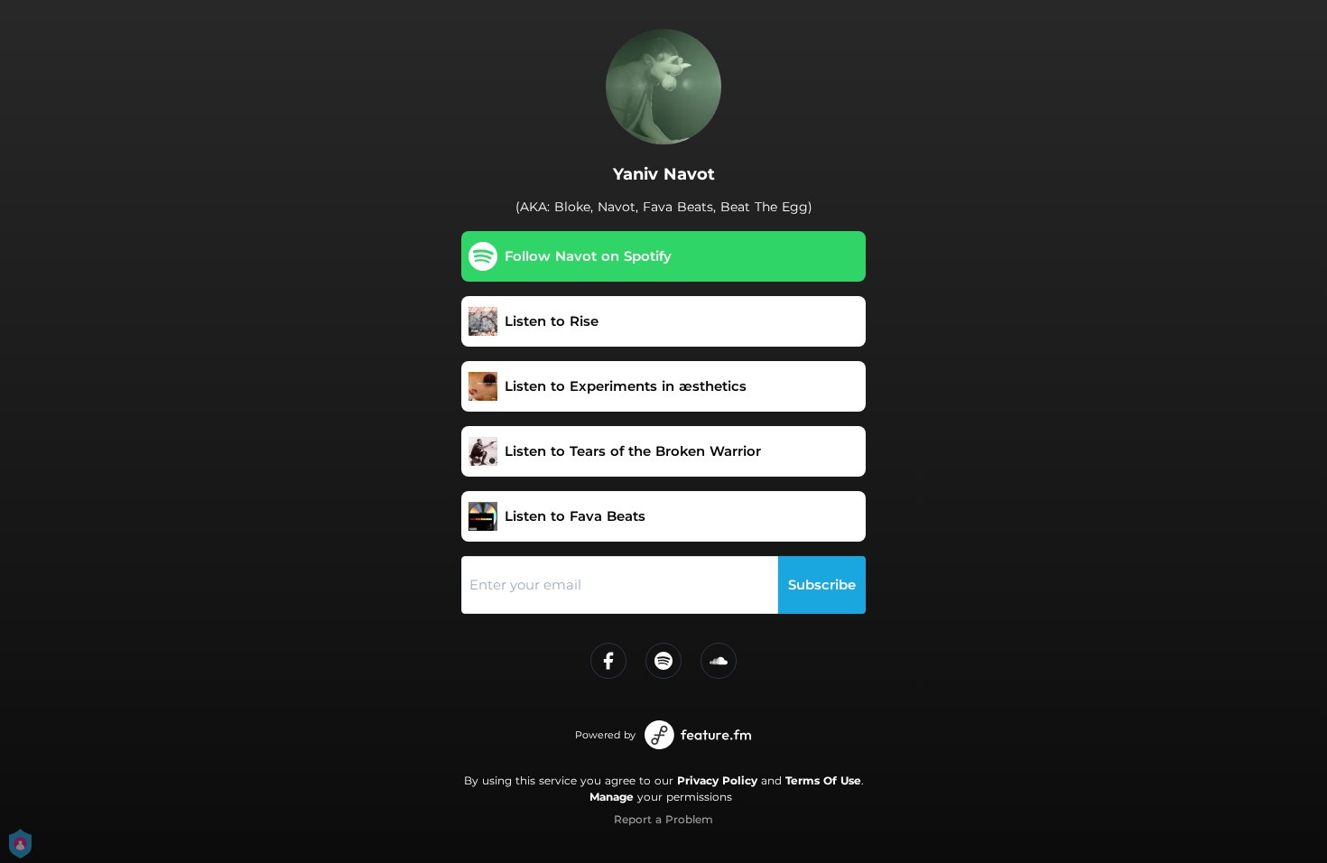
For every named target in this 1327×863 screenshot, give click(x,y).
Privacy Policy (717, 780)
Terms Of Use (823, 780)
